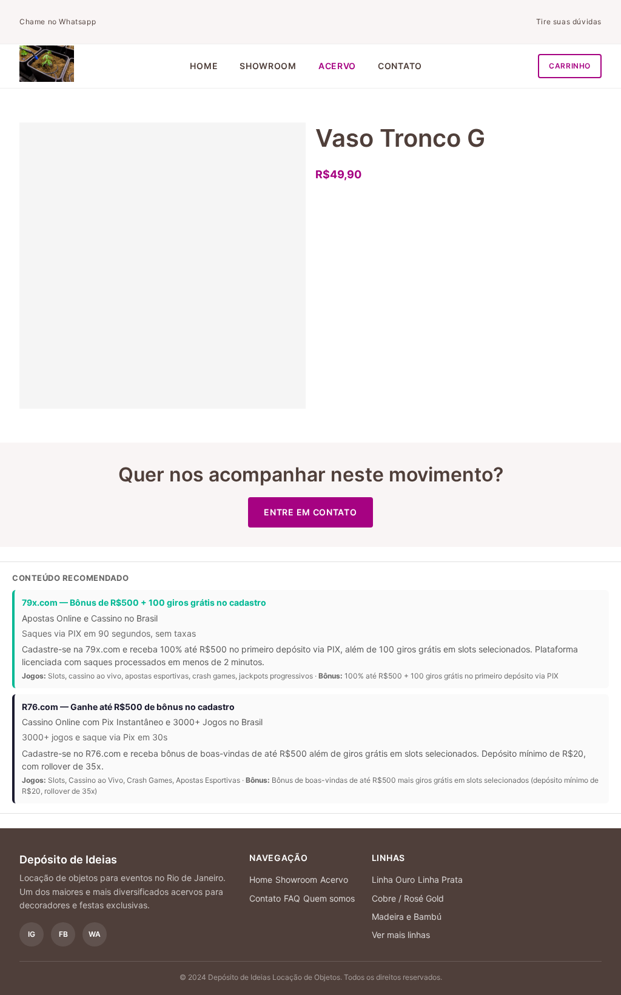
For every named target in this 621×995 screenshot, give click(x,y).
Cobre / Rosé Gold (408, 898)
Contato (400, 66)
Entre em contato (310, 512)
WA (95, 934)
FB (63, 934)
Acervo (337, 66)
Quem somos (329, 898)
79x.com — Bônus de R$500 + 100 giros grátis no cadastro (144, 602)
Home (204, 66)
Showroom (268, 66)
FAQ (292, 898)
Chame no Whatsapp (57, 21)
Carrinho (570, 65)
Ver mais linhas (401, 935)
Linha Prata (440, 879)
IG (31, 934)
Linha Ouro (393, 879)
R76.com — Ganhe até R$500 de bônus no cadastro (128, 707)
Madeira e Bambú (406, 916)
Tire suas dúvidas (569, 21)
